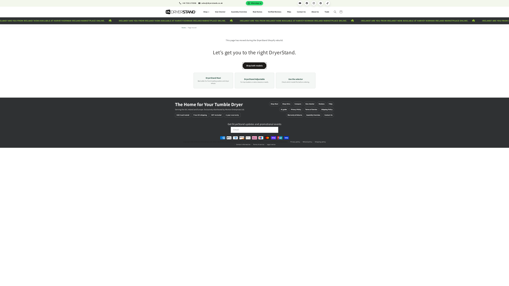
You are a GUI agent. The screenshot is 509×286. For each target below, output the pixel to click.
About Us (315, 12)
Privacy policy (295, 142)
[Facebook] (306, 3)
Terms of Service (311, 109)
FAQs (289, 12)
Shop (206, 12)
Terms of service (258, 144)
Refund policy (307, 142)
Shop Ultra (286, 104)
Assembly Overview (239, 12)
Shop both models (254, 65)
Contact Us (301, 12)
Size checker (309, 104)
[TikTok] (327, 3)
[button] (335, 12)
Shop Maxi (274, 104)
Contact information (243, 144)
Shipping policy (320, 142)
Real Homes (257, 12)
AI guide (284, 109)
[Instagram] (313, 3)
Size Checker (220, 12)
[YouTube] (299, 3)
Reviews (321, 104)
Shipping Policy (326, 109)
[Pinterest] (320, 3)
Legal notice (271, 144)
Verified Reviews (274, 12)
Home (184, 27)
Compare (298, 104)
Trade (327, 12)
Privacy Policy (296, 109)
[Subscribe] (275, 130)
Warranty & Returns (295, 115)
